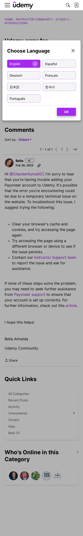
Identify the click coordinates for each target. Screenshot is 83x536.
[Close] (73, 51)
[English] (23, 5)
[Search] (68, 5)
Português (17, 98)
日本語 (14, 87)
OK (66, 112)
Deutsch (16, 75)
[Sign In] (76, 5)
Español (51, 64)
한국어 (50, 87)
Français (51, 75)
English (15, 64)
